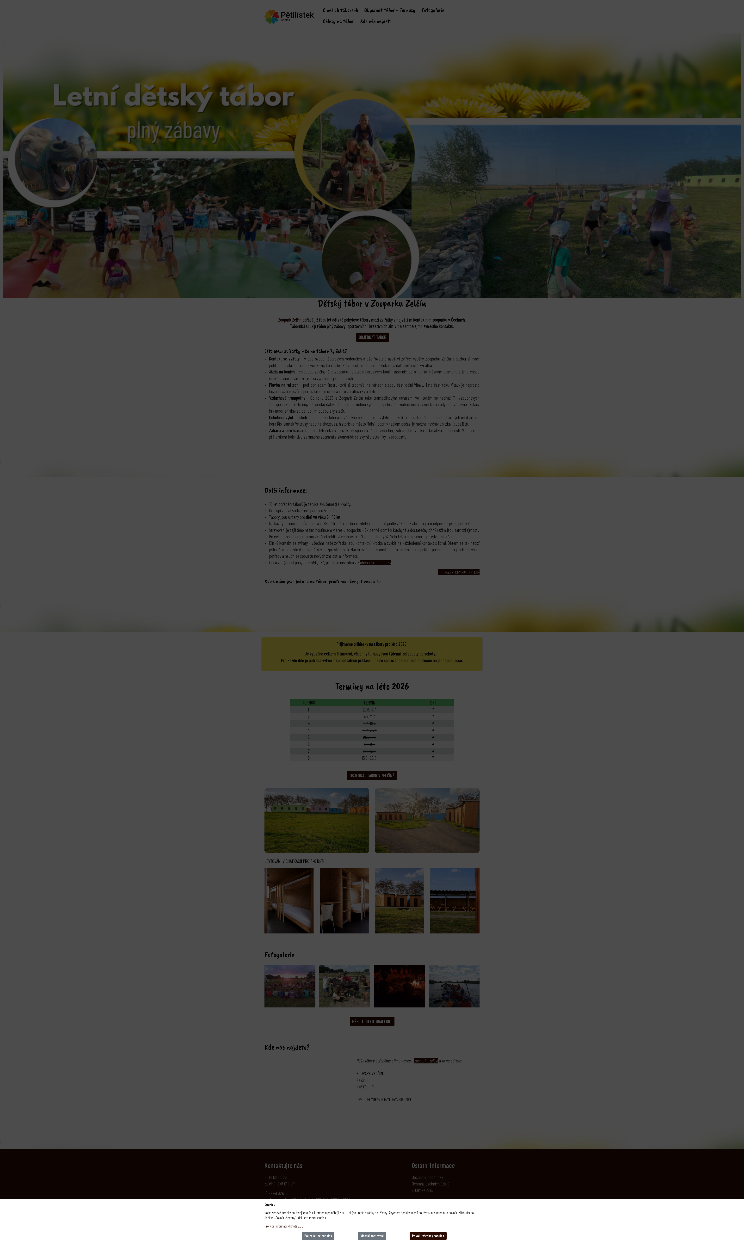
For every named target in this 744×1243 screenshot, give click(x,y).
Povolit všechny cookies (428, 1236)
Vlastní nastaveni (372, 1236)
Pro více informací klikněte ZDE (283, 1226)
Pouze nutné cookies (318, 1236)
